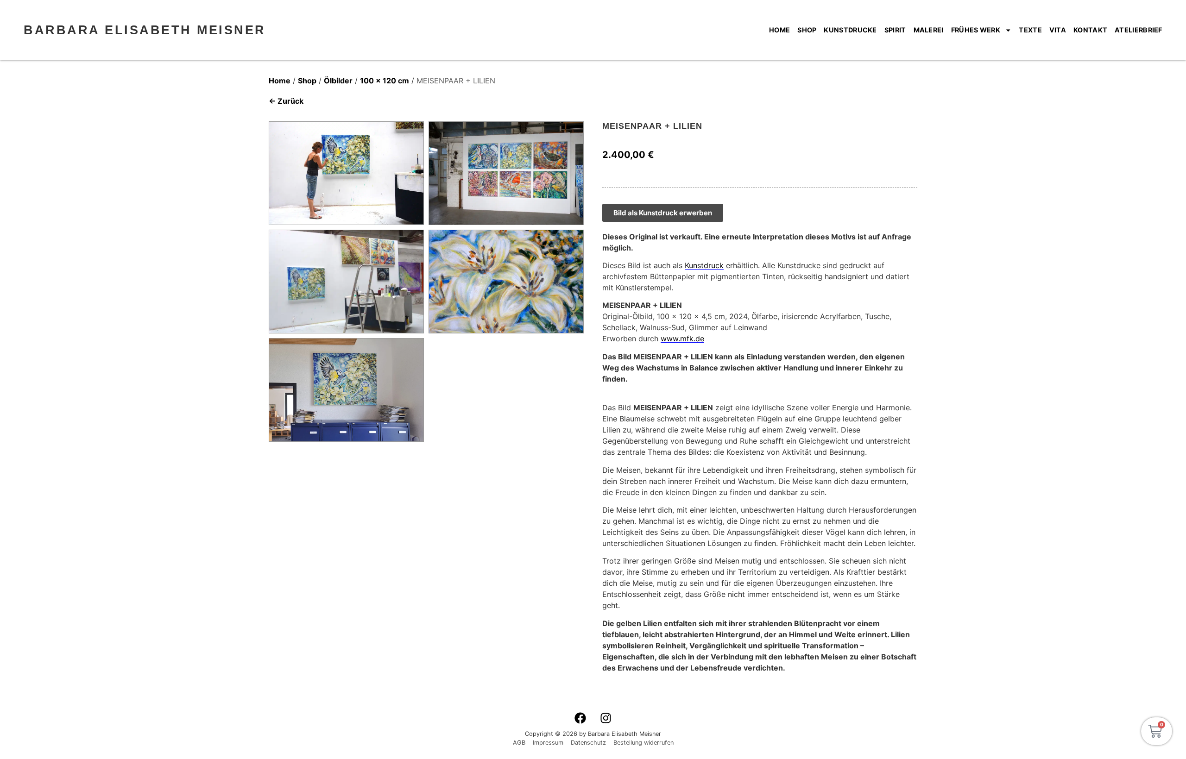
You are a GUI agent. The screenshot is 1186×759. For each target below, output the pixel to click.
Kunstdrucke (850, 30)
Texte (1030, 30)
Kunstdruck (704, 265)
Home (779, 30)
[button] (20, 738)
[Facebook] (580, 717)
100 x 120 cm (384, 80)
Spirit (895, 30)
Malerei (929, 30)
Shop (806, 30)
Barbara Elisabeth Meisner (145, 30)
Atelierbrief (1138, 30)
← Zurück (286, 101)
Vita (1057, 30)
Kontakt (1090, 30)
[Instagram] (606, 717)
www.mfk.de (682, 338)
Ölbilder (338, 80)
